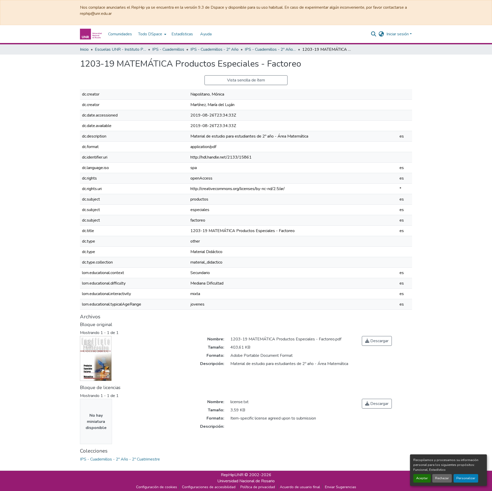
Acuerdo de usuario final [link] (300, 487)
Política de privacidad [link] (257, 487)
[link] (377, 341)
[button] (91, 34)
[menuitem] (151, 34)
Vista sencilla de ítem (246, 80)
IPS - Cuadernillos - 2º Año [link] (214, 49)
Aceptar (422, 478)
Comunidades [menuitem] (120, 34)
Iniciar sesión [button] (398, 34)
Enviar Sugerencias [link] (340, 487)
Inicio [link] (84, 49)
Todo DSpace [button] (150, 34)
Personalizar (465, 478)
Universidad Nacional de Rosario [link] (246, 481)
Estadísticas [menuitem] (182, 34)
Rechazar (442, 478)
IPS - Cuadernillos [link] (168, 49)
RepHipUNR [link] (232, 475)
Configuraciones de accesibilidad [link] (208, 487)
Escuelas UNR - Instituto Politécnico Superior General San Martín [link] (120, 49)
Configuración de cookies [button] (156, 487)
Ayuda (206, 34)
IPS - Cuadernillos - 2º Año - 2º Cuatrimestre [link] (270, 49)
